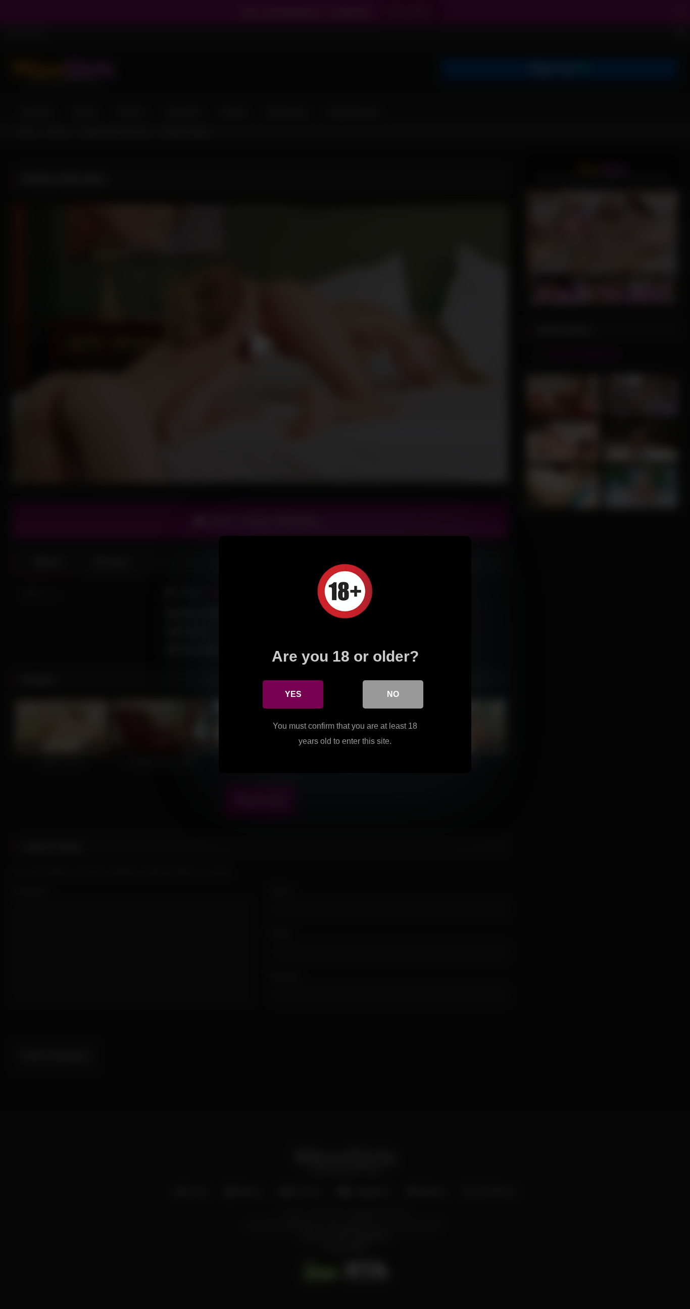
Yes (293, 694)
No (393, 694)
